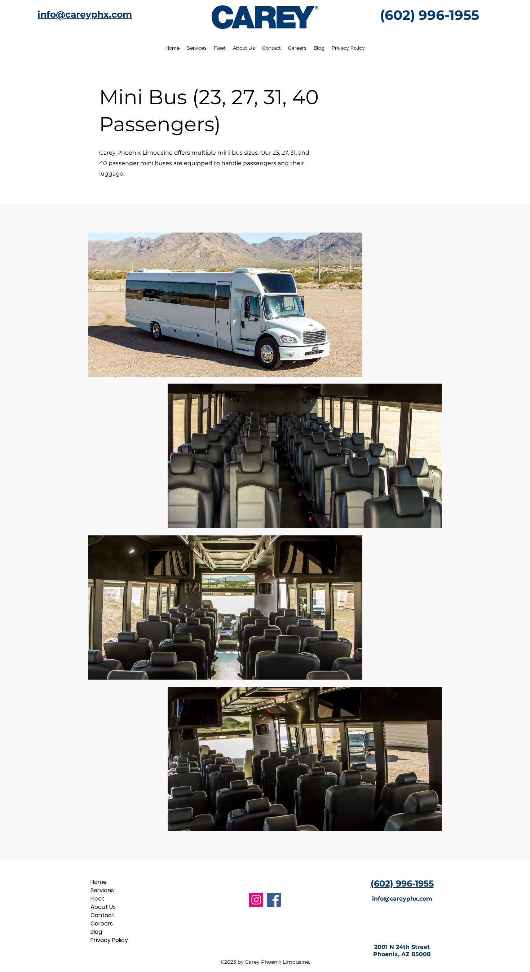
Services (102, 890)
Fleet (97, 898)
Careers (101, 923)
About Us (103, 907)
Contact (102, 915)
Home (98, 882)
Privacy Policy (106, 940)
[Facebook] (274, 900)
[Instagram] (256, 900)
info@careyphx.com (84, 14)
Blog (96, 932)
